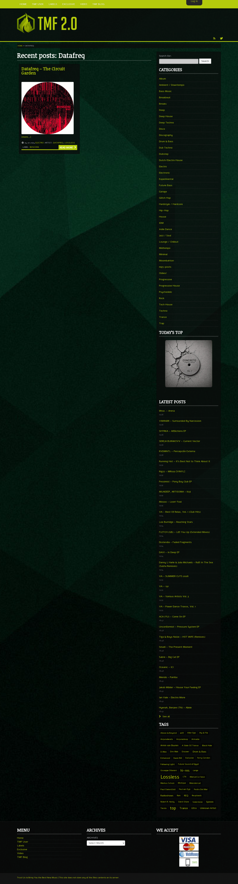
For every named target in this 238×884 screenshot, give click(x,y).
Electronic (164, 172)
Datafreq (58, 142)
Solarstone (198, 802)
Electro (39, 142)
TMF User (22, 841)
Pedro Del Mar (201, 789)
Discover (185, 751)
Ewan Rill (178, 758)
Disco (162, 129)
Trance (163, 317)
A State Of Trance (190, 745)
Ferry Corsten (203, 758)
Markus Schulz (167, 783)
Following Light (167, 764)
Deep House (166, 116)
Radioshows (166, 795)
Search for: (165, 56)
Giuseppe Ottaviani (168, 770)
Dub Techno (165, 147)
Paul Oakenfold (167, 789)
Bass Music (165, 91)
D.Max (163, 751)
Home (20, 46)
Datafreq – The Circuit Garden (43, 71)
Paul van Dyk (184, 789)
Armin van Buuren (169, 745)
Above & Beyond (168, 733)
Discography (166, 135)
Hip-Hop (164, 210)
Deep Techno (166, 122)
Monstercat (195, 783)
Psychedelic (165, 292)
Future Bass (165, 185)
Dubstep (163, 154)
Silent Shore (183, 802)
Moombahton (166, 260)
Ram (179, 795)
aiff (182, 733)
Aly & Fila (203, 733)
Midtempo (164, 248)
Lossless (70, 142)
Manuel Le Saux (197, 776)
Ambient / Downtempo (171, 85)
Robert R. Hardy (167, 802)
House (162, 216)
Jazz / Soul (165, 235)
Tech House (165, 304)
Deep (162, 110)
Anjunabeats (166, 739)
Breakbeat (164, 97)
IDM (161, 223)
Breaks (163, 103)
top (173, 808)
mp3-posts (165, 267)
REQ (186, 795)
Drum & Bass (166, 141)
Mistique (182, 783)
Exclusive (189, 758)
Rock (161, 298)
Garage (163, 191)
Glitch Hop (165, 198)
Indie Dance (165, 229)
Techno (163, 310)
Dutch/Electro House (171, 160)
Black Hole (207, 745)
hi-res (184, 770)
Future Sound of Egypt (188, 764)
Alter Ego (191, 733)
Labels (20, 845)
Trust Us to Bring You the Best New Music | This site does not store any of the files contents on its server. (68, 877)
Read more (67, 147)
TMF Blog (22, 857)
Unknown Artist (208, 808)
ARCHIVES (92, 837)
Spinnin (209, 801)
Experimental (166, 179)
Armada (195, 739)
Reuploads (197, 795)
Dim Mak (174, 751)
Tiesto (163, 808)
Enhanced (165, 758)
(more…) (26, 137)
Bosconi (34, 147)
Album (162, 78)
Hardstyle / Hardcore (171, 204)
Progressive (165, 279)
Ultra (194, 808)
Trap (161, 323)
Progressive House (169, 285)
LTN (184, 776)
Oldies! (163, 273)
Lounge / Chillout (168, 241)
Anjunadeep (182, 739)
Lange (195, 770)
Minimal (163, 254)
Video (20, 853)
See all (166, 716)
